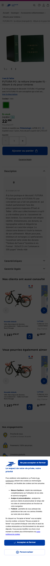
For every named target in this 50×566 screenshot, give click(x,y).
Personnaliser (26, 552)
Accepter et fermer (26, 542)
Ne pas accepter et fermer (33, 463)
